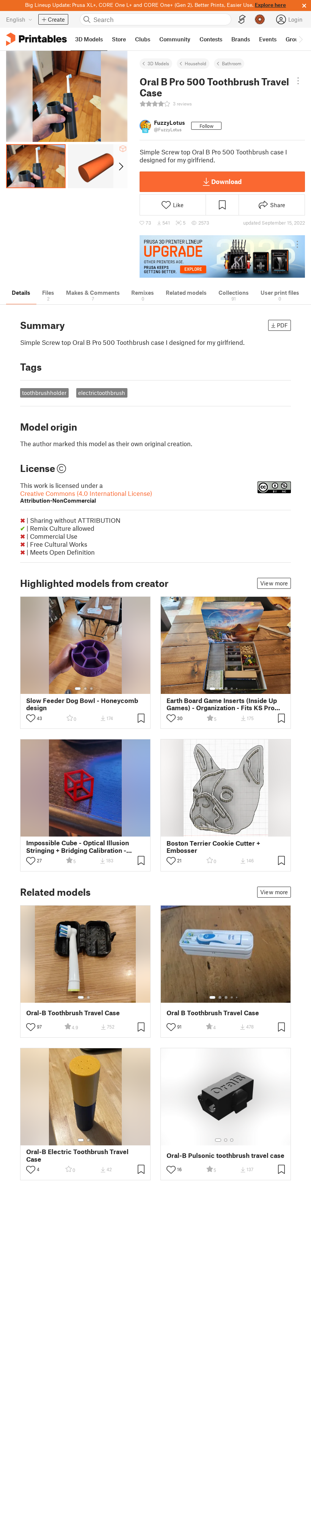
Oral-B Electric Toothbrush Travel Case (77, 1155)
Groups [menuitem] (295, 39)
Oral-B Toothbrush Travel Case (73, 1012)
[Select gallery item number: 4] (232, 688)
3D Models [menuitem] (89, 39)
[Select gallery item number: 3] (91, 688)
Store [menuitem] (119, 39)
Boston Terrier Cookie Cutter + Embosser (213, 847)
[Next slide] (120, 166)
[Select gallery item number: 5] (237, 688)
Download (226, 181)
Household (195, 63)
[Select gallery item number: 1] (78, 688)
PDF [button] (282, 325)
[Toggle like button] (30, 718)
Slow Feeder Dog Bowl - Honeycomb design (82, 704)
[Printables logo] (36, 39)
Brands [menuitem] (240, 39)
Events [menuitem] (267, 39)
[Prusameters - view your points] (260, 19)
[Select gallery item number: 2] (85, 688)
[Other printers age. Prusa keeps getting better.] (222, 256)
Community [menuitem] (174, 39)
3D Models (158, 63)
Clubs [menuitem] (142, 39)
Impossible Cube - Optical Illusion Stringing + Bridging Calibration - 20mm (77, 846)
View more (274, 583)
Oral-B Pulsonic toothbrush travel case (225, 1155)
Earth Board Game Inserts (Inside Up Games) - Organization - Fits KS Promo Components (225, 704)
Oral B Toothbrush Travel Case (212, 1012)
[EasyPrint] (242, 19)
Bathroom (231, 63)
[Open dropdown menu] (298, 80)
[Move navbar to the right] (300, 39)
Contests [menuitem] (210, 39)
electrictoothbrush (101, 392)
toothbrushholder (44, 392)
